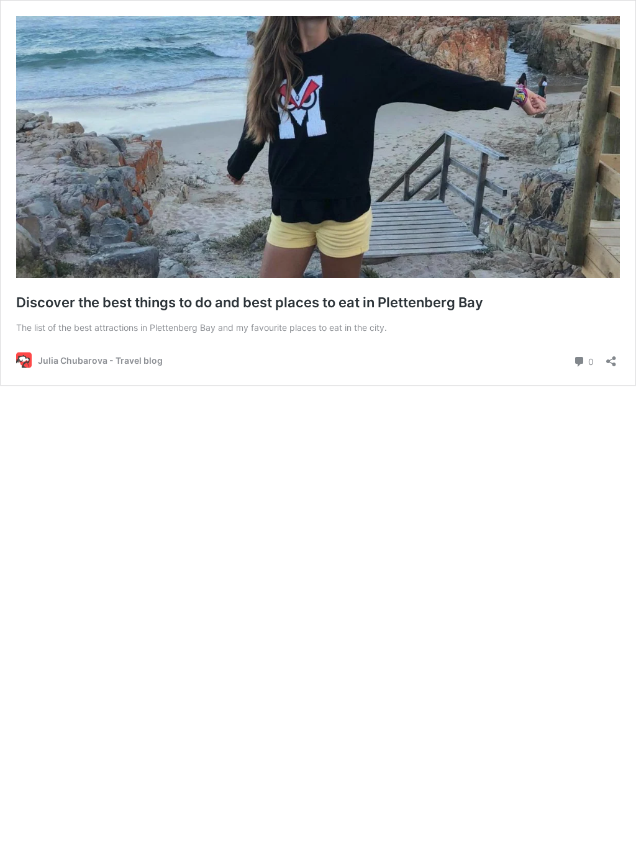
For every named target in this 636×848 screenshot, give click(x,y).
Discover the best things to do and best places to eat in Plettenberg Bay (249, 302)
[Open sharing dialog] (611, 357)
